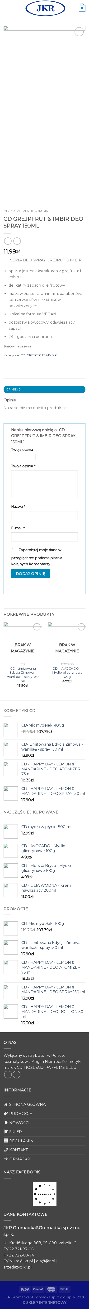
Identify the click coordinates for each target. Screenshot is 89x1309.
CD (6, 211)
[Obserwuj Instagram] (16, 1074)
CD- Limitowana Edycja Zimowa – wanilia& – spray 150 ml (23, 675)
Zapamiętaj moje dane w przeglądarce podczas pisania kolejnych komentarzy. (36, 557)
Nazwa (18, 506)
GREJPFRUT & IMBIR (31, 211)
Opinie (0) (14, 389)
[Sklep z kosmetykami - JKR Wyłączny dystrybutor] (44, 8)
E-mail (18, 528)
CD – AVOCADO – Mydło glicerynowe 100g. (67, 673)
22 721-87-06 (21, 1249)
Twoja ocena (22, 449)
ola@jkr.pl (45, 1261)
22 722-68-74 (21, 1255)
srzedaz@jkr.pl (18, 1267)
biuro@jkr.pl (21, 1261)
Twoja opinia (23, 466)
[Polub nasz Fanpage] (8, 1074)
